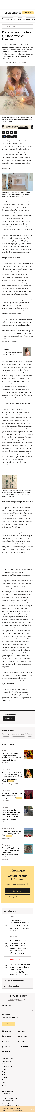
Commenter (8, 718)
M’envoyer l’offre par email (17, 897)
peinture (6, 734)
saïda (30, 734)
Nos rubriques (6, 1005)
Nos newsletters (7, 1010)
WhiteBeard (15, 1105)
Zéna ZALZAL (10, 62)
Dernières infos (9, 19)
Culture (5, 26)
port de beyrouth (18, 734)
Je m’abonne (17, 891)
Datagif (9, 1104)
